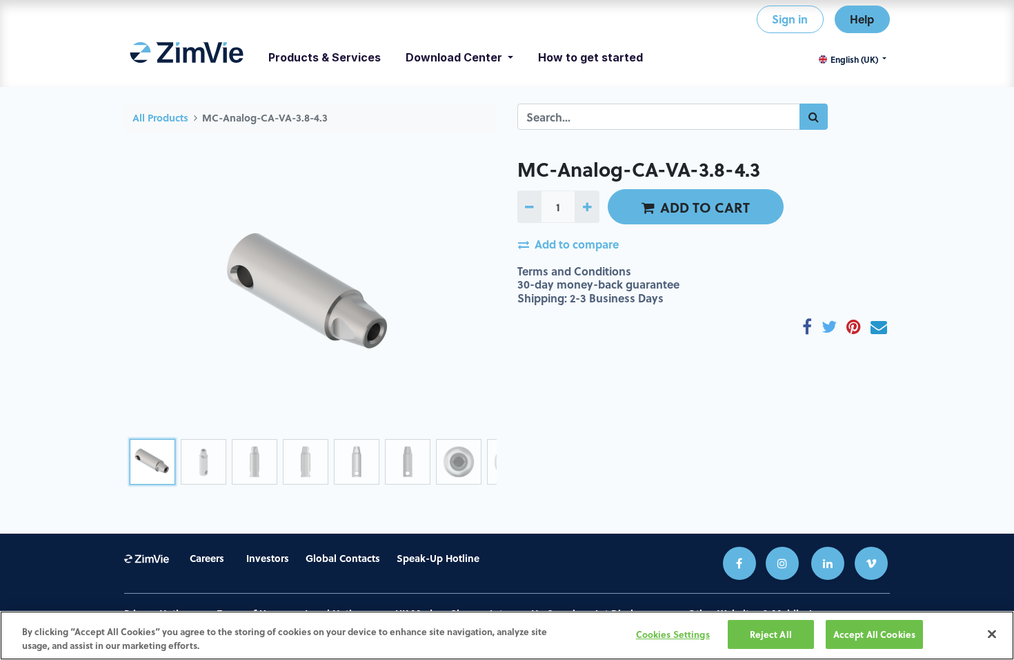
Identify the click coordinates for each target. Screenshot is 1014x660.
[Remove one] (529, 206)
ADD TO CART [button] (705, 207)
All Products (160, 117)
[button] (152, 295)
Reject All (771, 634)
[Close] (992, 634)
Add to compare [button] (577, 244)
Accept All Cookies (874, 634)
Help (862, 19)
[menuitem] (186, 57)
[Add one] (587, 206)
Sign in (790, 19)
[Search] (813, 117)
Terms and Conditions (574, 271)
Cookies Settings (673, 634)
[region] (507, 635)
